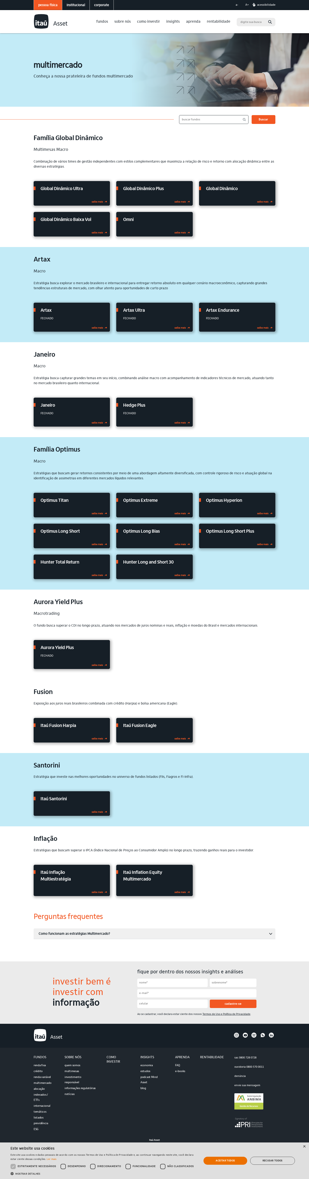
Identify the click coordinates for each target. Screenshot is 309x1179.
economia (146, 1065)
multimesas (72, 1071)
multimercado (43, 1083)
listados (39, 1117)
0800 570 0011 (255, 1067)
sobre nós (122, 22)
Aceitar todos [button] (225, 1160)
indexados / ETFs (41, 1098)
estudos (145, 1071)
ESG (36, 1129)
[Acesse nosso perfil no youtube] (245, 1037)
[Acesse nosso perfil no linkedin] (271, 1037)
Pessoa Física (48, 5)
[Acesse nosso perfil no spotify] (253, 1037)
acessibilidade (266, 5)
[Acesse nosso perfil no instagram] (236, 1037)
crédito (38, 1071)
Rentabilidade (218, 22)
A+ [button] (247, 5)
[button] (103, 1173)
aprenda (193, 22)
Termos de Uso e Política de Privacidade (226, 1014)
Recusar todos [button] (273, 1160)
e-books (180, 1071)
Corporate (101, 5)
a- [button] (237, 5)
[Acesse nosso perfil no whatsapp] (262, 1037)
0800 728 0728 (247, 1057)
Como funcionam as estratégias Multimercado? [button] (74, 934)
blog (143, 1088)
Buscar (263, 119)
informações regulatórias (80, 1088)
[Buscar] (270, 22)
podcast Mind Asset (149, 1080)
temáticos (40, 1112)
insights (173, 22)
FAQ (177, 1065)
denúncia (240, 1076)
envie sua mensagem (247, 1085)
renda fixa (40, 1065)
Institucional (76, 5)
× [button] (304, 1147)
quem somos (72, 1065)
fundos (102, 22)
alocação (39, 1089)
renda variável (42, 1077)
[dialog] (154, 1160)
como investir (148, 22)
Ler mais (51, 1159)
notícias (70, 1094)
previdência (41, 1123)
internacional (42, 1106)
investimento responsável (73, 1080)
